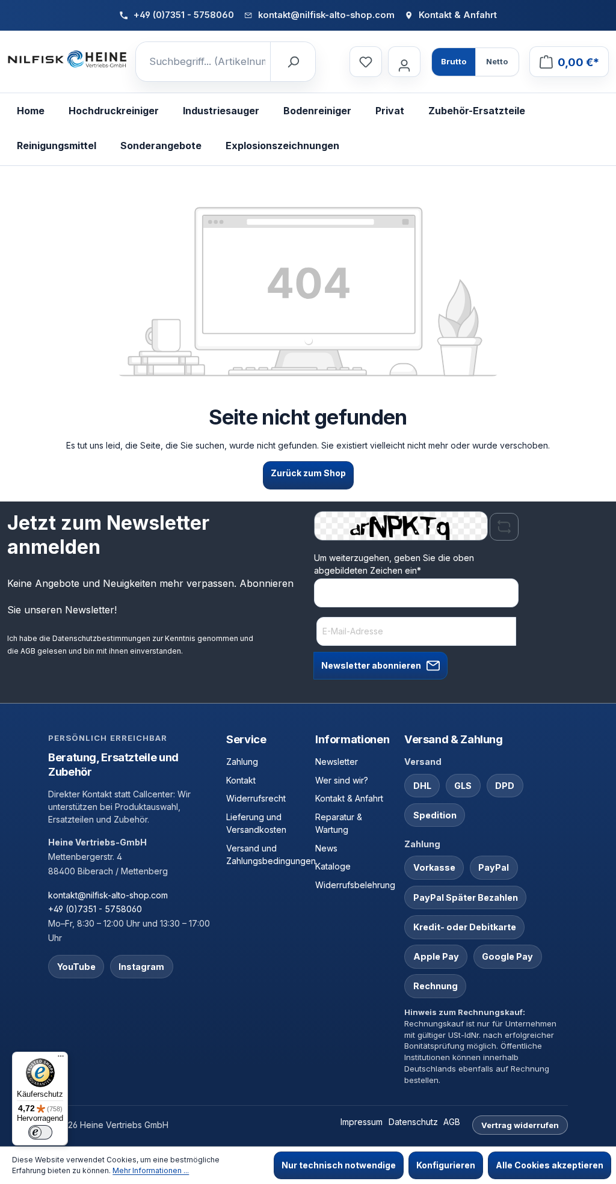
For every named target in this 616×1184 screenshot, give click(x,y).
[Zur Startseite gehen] (67, 60)
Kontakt (241, 780)
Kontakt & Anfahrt (349, 798)
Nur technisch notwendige (339, 1165)
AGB (27, 650)
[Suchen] (292, 62)
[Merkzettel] (366, 61)
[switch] (40, 1132)
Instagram (141, 967)
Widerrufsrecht (256, 798)
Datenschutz (413, 1122)
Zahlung (242, 761)
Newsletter (336, 761)
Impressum (361, 1122)
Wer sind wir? (341, 780)
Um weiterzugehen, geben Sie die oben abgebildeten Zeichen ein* (394, 564)
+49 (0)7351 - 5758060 (95, 909)
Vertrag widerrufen (520, 1125)
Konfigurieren (445, 1165)
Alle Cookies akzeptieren (549, 1165)
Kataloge (333, 866)
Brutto (453, 61)
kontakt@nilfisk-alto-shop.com (108, 895)
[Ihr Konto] (404, 61)
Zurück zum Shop (308, 473)
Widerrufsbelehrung (355, 885)
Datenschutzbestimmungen (101, 638)
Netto (497, 61)
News (326, 848)
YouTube (76, 967)
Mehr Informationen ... (150, 1170)
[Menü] (61, 1059)
